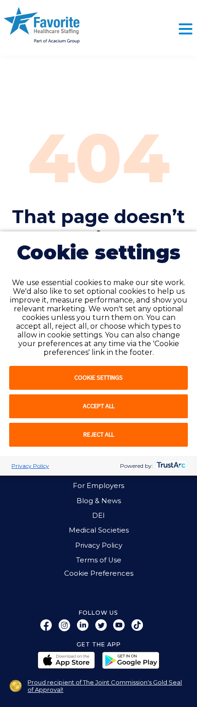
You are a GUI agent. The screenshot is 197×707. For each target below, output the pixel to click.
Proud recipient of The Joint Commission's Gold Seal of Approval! (104, 686)
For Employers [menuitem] (98, 486)
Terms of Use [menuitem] (98, 560)
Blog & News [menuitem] (99, 501)
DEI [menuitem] (98, 515)
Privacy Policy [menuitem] (98, 545)
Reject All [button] (98, 434)
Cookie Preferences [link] (98, 574)
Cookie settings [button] (98, 377)
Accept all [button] (99, 406)
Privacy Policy (30, 465)
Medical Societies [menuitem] (99, 530)
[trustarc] (170, 465)
